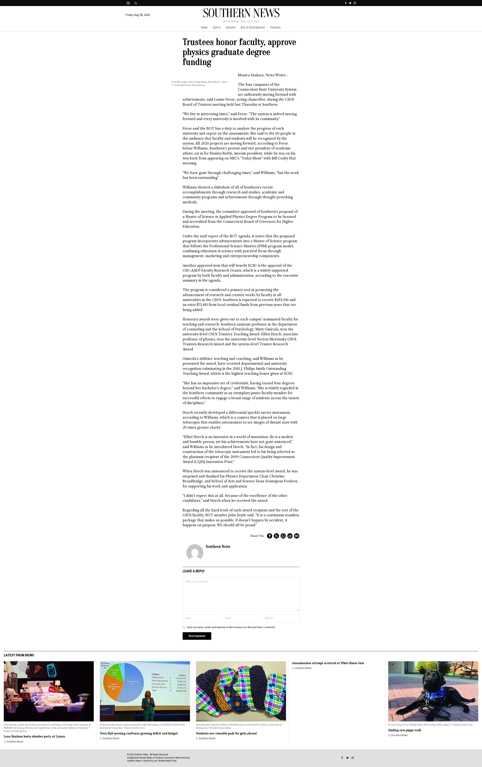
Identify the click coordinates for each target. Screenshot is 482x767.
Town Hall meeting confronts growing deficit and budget (139, 733)
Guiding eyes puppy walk (404, 730)
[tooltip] (346, 3)
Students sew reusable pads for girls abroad (226, 733)
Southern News (218, 546)
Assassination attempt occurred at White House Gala (328, 663)
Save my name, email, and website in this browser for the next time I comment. (231, 627)
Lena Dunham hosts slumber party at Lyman (34, 736)
